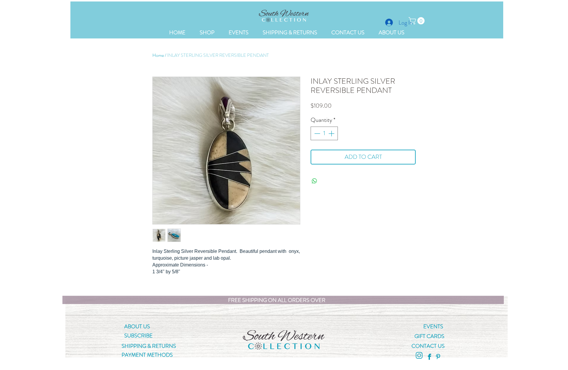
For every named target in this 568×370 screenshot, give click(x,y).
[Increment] (332, 133)
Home (158, 55)
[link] (417, 20)
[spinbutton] (324, 133)
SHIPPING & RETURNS (149, 346)
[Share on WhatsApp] (314, 181)
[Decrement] (317, 133)
